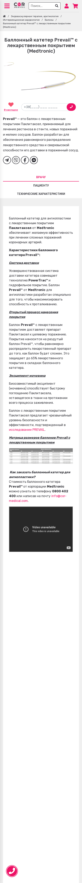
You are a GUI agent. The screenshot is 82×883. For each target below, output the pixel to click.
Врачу (41, 177)
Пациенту (41, 185)
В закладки (11, 109)
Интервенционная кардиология (21, 19)
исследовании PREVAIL (27, 430)
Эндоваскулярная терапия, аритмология (35, 16)
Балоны (49, 19)
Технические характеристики (41, 194)
